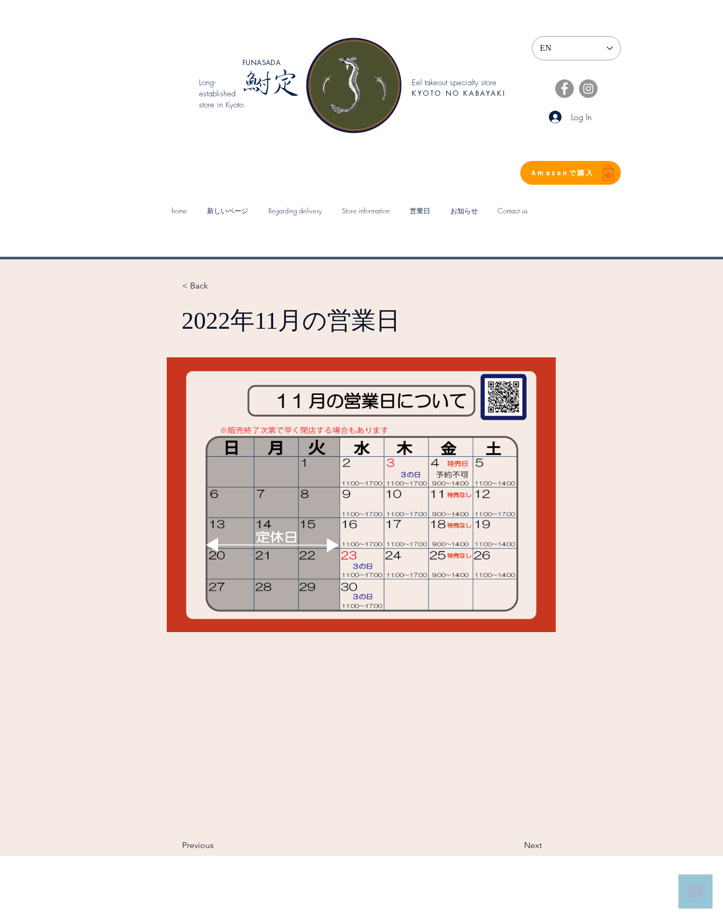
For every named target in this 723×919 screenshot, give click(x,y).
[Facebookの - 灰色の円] (564, 88)
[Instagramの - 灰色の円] (588, 88)
